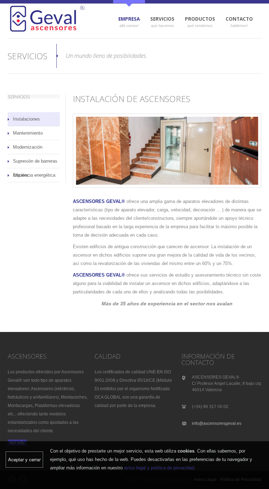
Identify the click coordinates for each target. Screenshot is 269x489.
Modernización (27, 147)
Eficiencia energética (34, 175)
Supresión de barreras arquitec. (35, 163)
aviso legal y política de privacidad (159, 467)
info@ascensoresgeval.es (216, 423)
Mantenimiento (28, 133)
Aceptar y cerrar (24, 459)
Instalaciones (26, 119)
